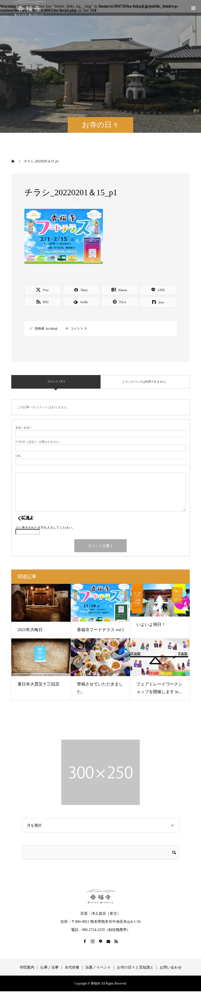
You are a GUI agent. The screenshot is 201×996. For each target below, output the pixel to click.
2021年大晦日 (30, 629)
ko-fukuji (51, 328)
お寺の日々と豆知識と (135, 967)
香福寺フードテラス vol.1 (100, 629)
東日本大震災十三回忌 (38, 684)
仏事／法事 (49, 967)
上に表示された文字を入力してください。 (45, 527)
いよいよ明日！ (151, 624)
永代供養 (72, 967)
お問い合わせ (171, 967)
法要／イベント (98, 967)
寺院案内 (27, 967)
